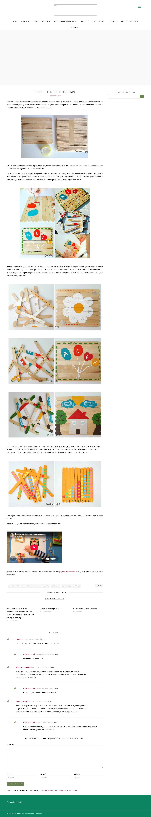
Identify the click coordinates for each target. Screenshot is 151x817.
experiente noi (43, 586)
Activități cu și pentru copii (55, 592)
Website (76, 774)
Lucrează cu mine (42, 21)
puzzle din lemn (74, 586)
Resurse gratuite (129, 21)
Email (43, 774)
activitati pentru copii (22, 586)
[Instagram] (24, 6)
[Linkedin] (18, 6)
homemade (55, 586)
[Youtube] (16, 6)
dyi (34, 586)
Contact (75, 27)
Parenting (99, 21)
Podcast (114, 21)
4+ (10, 586)
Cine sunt (26, 21)
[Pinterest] (21, 6)
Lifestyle (84, 21)
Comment (11, 745)
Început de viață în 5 (49, 609)
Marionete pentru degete (85, 609)
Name (10, 774)
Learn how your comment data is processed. (59, 790)
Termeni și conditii (14, 802)
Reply (41, 639)
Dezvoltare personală (65, 21)
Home (15, 21)
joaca (64, 586)
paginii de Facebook (67, 572)
